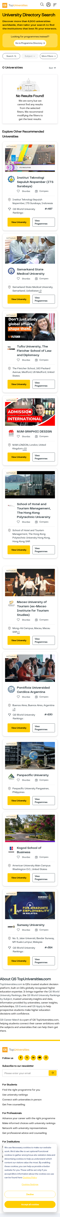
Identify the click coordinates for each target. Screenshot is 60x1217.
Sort (51, 67)
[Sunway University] (11, 926)
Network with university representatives (24, 1128)
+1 (18, 632)
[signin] (48, 4)
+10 (25, 448)
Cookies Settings (30, 1184)
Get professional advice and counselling (24, 1133)
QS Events (21, 1006)
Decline (30, 1194)
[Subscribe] (53, 1073)
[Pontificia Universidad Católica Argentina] (11, 689)
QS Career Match (9, 1019)
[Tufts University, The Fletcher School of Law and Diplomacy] (11, 347)
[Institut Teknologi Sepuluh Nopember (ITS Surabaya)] (11, 179)
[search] (42, 4)
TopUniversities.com (11, 984)
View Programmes (41, 222)
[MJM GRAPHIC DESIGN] (11, 432)
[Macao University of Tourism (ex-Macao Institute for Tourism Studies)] (11, 603)
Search (10, 56)
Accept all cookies (30, 1204)
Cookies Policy (30, 1177)
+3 (13, 709)
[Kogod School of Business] (11, 849)
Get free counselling (13, 1104)
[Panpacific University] (11, 776)
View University (18, 222)
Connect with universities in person (22, 1099)
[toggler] (55, 4)
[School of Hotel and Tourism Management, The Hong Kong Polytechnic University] (11, 505)
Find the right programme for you (21, 1089)
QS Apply (37, 1006)
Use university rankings (15, 1094)
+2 (40, 291)
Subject (29, 56)
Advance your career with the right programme (28, 1118)
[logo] (15, 4)
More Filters (48, 56)
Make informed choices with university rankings (28, 1123)
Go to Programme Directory (29, 43)
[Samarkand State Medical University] (11, 270)
